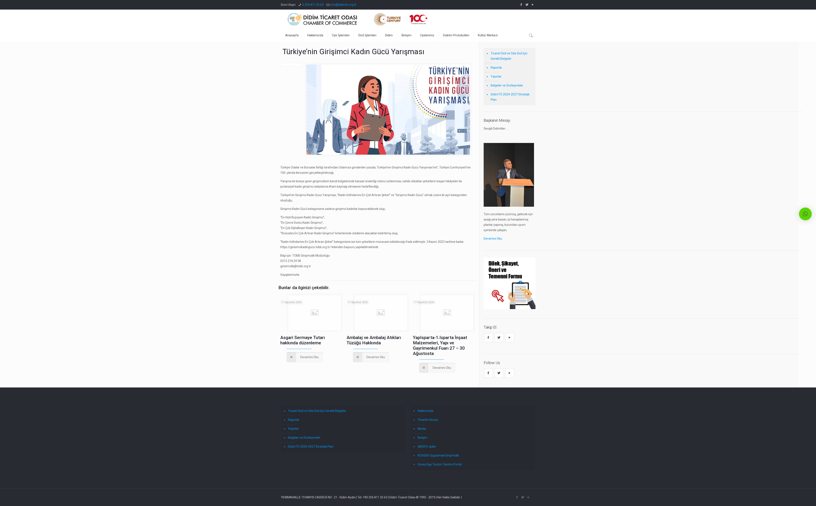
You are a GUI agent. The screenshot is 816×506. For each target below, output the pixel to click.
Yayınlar (496, 76)
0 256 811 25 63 (313, 4)
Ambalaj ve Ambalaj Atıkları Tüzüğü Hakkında (374, 340)
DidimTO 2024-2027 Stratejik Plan (510, 97)
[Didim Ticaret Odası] (357, 19)
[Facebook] (521, 5)
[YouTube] (533, 5)
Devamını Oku (493, 238)
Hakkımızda (425, 411)
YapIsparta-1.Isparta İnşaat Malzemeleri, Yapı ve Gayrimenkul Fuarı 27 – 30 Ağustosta (440, 345)
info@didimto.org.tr (343, 4)
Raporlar (496, 67)
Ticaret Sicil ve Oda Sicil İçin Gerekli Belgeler (509, 56)
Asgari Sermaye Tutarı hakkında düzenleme (302, 340)
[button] (805, 214)
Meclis (422, 428)
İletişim (422, 437)
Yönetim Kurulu (428, 419)
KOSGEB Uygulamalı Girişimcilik (438, 455)
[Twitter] (527, 5)
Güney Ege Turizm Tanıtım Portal (440, 464)
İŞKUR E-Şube (427, 446)
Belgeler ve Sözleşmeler (507, 85)
